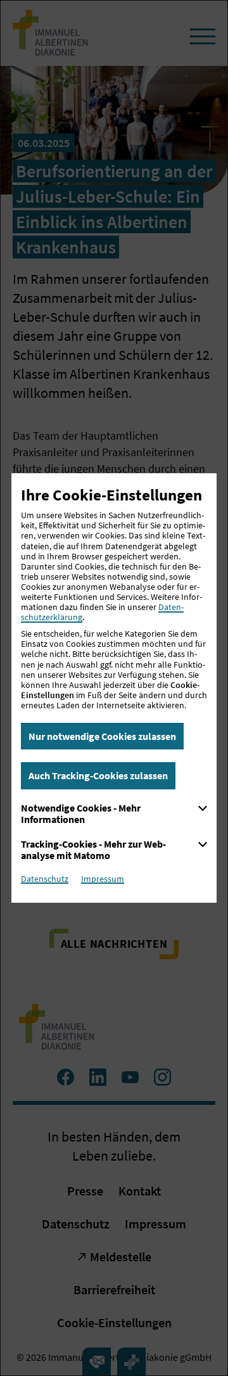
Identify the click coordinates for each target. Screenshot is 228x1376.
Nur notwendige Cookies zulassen (102, 736)
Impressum (102, 879)
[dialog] (114, 688)
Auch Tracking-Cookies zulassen (98, 775)
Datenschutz (44, 879)
